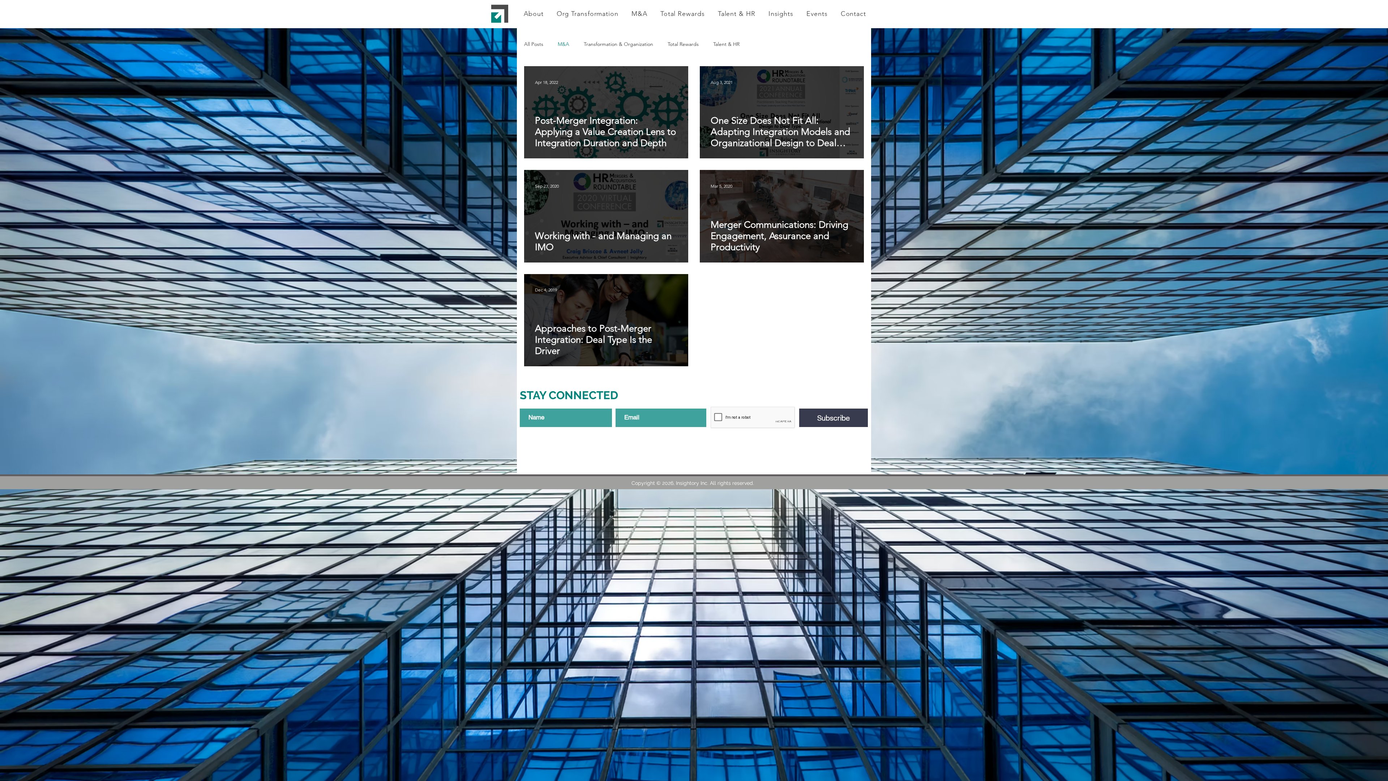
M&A (563, 44)
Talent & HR (726, 44)
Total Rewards (683, 44)
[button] (588, 13)
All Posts (533, 44)
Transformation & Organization (618, 44)
